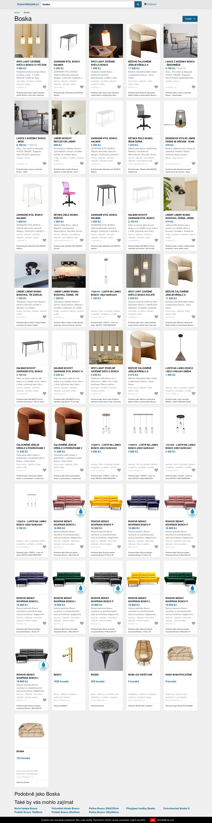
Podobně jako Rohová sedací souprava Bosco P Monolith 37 (177, 630)
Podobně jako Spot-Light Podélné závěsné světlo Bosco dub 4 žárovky (106, 400)
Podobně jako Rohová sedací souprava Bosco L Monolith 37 (66, 630)
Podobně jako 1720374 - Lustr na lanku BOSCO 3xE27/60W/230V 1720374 (29, 555)
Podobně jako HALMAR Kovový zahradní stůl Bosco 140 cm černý (30, 400)
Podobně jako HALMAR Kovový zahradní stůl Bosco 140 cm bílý (141, 247)
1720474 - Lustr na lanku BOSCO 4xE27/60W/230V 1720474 (143, 448)
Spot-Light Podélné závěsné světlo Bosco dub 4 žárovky (105, 371)
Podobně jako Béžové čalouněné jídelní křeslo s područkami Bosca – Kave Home (142, 95)
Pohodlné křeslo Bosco (65, 808)
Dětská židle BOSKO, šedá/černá (140, 140)
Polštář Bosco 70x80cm (28, 812)
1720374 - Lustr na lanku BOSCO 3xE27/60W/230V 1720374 (31, 524)
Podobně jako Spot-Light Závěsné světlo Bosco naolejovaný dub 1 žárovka (105, 95)
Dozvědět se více (165, 819)
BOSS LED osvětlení (140, 674)
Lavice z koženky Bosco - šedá (31, 140)
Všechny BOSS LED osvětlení (140, 706)
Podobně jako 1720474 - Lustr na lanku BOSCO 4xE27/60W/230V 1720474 (141, 478)
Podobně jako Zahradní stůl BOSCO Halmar (68, 93)
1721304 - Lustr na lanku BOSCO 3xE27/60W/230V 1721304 (180, 448)
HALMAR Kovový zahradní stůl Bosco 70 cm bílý (68, 371)
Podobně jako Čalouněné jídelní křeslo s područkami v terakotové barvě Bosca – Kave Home (30, 478)
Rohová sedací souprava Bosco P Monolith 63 (176, 524)
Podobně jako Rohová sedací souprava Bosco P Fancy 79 (140, 553)
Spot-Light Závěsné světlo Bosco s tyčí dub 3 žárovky (31, 65)
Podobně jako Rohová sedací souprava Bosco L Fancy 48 (140, 630)
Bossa (20, 751)
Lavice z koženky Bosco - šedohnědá (180, 63)
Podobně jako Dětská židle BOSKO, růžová (68, 247)
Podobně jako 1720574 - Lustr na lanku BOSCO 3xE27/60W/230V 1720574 (104, 478)
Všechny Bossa (22, 782)
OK (152, 820)
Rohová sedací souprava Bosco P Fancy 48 (102, 524)
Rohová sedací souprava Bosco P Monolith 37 (176, 601)
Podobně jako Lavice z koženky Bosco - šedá (29, 170)
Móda (17, 12)
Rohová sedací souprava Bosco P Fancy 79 (139, 524)
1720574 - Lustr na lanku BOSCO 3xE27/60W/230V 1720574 (106, 448)
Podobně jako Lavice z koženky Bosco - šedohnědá (178, 93)
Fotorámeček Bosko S (176, 808)
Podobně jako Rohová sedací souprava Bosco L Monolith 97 (28, 707)
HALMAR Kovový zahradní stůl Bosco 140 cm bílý (141, 218)
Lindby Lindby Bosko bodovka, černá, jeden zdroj (179, 218)
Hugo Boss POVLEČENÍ (178, 674)
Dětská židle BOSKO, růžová (66, 216)
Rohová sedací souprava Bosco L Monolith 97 (27, 678)
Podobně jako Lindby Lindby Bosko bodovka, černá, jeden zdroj (180, 247)
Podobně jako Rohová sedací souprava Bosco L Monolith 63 (66, 553)
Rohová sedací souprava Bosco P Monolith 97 (102, 601)
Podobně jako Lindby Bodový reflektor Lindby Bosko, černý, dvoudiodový (66, 171)
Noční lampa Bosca (25, 808)
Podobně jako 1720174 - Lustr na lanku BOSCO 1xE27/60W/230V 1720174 (104, 325)
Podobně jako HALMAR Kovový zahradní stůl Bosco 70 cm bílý (67, 400)
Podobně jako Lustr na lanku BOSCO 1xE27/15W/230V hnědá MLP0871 (178, 401)
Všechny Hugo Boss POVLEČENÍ (178, 706)
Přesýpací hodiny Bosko (140, 808)
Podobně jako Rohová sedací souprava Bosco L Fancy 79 (28, 630)
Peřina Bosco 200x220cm (104, 808)
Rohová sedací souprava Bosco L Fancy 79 (27, 601)
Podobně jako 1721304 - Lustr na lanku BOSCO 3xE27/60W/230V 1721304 (178, 478)
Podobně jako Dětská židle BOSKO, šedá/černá (142, 170)
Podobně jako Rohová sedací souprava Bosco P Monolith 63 (177, 553)
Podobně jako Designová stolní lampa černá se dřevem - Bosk (178, 170)
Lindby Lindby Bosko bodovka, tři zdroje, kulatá (29, 295)
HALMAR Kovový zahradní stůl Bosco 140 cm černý (29, 371)
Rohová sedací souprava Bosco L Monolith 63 (65, 524)
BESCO (57, 674)
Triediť (188, 18)
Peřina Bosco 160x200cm (104, 812)
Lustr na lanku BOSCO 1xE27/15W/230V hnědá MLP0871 (179, 371)
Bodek (95, 674)
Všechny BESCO (60, 706)
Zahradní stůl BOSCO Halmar (67, 63)
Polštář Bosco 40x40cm (66, 812)
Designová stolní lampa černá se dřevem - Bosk (180, 140)
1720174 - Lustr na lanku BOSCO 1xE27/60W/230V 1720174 (106, 295)
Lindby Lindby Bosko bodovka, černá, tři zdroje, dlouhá (66, 295)
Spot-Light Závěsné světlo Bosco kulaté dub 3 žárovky (141, 295)
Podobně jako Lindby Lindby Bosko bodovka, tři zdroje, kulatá (31, 323)
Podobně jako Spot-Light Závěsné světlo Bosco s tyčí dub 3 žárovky (30, 93)
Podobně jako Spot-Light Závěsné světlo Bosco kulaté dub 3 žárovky (142, 323)
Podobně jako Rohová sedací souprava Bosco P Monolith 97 (103, 630)
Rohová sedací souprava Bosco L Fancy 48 (139, 601)
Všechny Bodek (97, 706)
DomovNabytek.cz (28, 4)
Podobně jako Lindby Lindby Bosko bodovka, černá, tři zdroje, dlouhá (68, 323)
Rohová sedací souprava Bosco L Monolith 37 (65, 601)
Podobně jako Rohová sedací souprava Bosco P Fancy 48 (103, 553)
